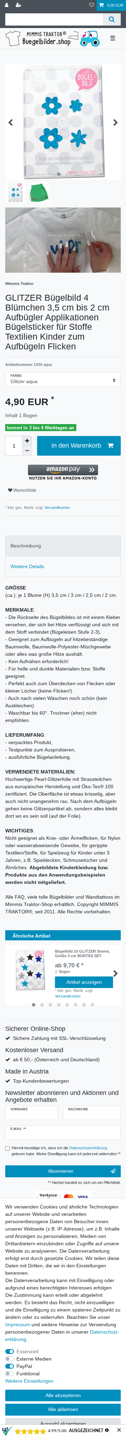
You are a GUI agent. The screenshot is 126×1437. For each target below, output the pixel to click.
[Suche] (112, 19)
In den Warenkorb (76, 445)
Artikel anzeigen (84, 982)
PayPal (24, 1366)
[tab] (63, 546)
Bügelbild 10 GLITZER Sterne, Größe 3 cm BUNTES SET (82, 953)
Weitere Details (27, 566)
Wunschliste (24, 490)
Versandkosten (56, 507)
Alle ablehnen (63, 1409)
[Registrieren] (19, 5)
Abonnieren (61, 1171)
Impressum (17, 1324)
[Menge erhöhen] (27, 441)
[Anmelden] (7, 5)
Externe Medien (33, 1359)
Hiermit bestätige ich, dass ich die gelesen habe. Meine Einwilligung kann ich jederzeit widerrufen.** (66, 1151)
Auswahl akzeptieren (63, 1423)
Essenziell (27, 1351)
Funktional (28, 1373)
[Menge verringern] (27, 451)
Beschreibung (25, 546)
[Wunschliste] (92, 5)
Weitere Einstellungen (29, 1381)
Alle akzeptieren (63, 1395)
